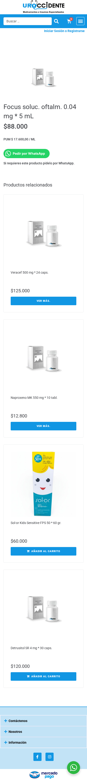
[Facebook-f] (37, 757)
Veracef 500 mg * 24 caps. (29, 272)
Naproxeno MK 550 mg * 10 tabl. (34, 397)
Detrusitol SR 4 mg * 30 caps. (31, 648)
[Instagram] (49, 757)
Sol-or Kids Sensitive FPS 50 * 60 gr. (36, 523)
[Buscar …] (27, 21)
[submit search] (56, 21)
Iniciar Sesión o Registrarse (64, 31)
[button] (80, 21)
